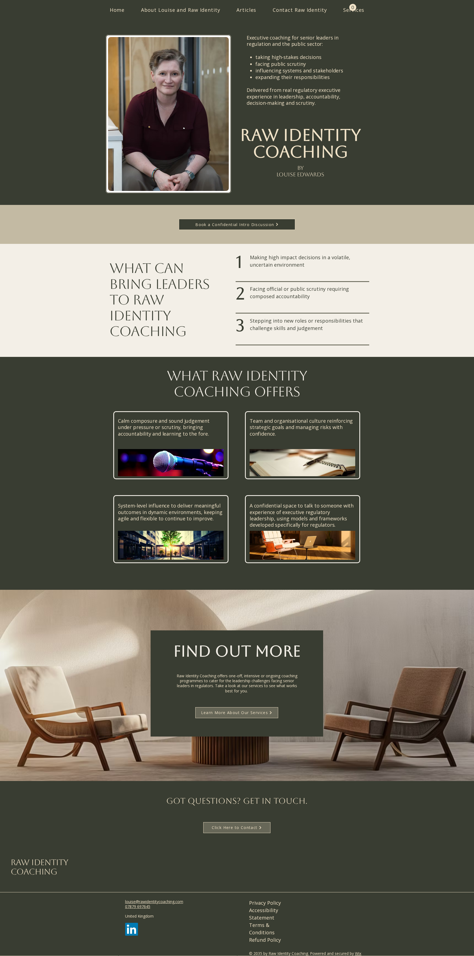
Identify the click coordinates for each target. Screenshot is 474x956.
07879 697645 (137, 906)
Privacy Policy (265, 902)
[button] (352, 7)
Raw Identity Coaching (39, 867)
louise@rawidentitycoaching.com (154, 901)
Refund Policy (265, 940)
